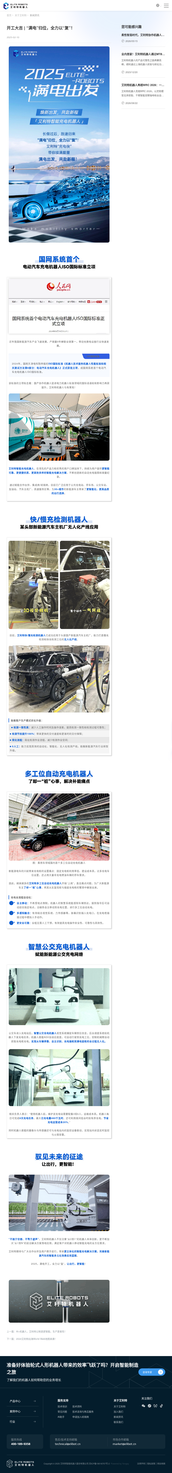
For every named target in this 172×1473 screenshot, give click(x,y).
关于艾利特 (21, 15)
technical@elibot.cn (67, 1444)
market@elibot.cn (124, 1444)
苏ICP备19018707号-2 (99, 1463)
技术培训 (62, 1406)
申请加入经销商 (80, 1416)
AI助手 (61, 1416)
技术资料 (77, 1406)
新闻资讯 (34, 15)
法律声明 (141, 1463)
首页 (9, 15)
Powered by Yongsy (120, 1463)
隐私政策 (151, 1463)
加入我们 (118, 1411)
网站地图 (161, 1463)
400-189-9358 (20, 1444)
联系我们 (118, 1422)
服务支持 (63, 1400)
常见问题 (62, 1411)
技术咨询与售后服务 (83, 1411)
